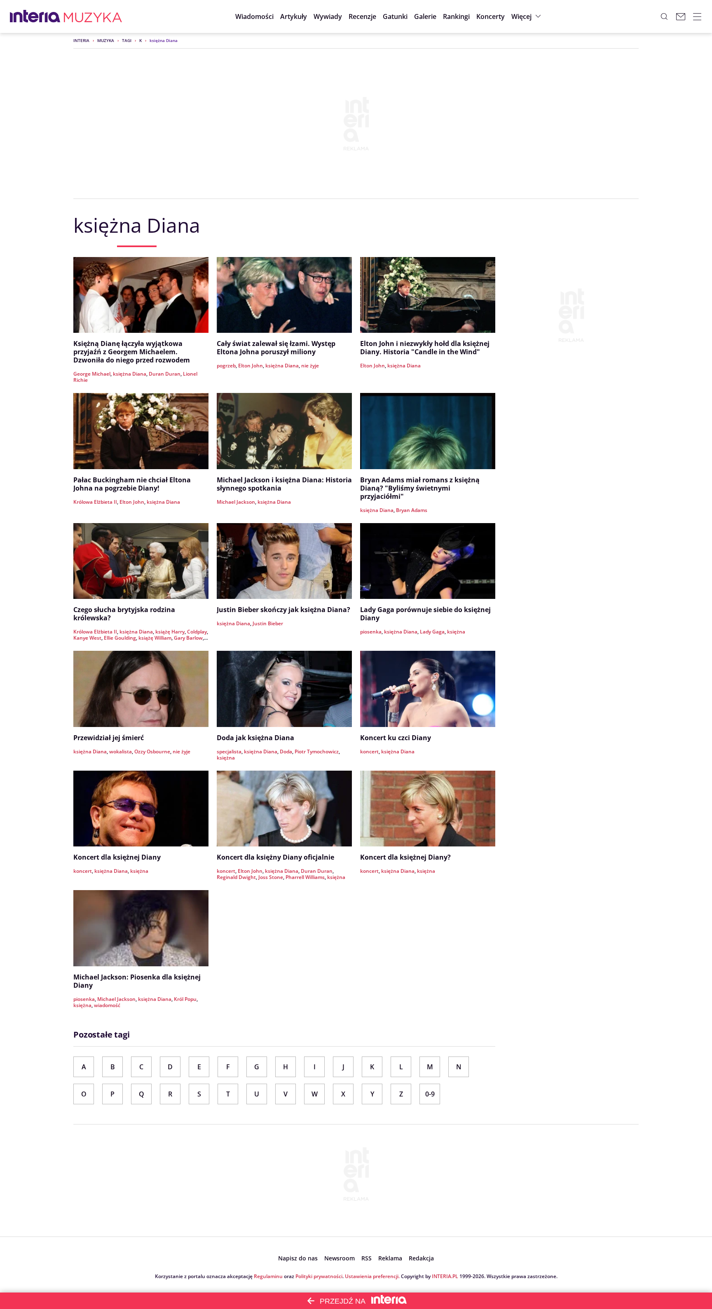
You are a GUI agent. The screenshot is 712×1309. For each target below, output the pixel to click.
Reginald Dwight (236, 877)
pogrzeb (226, 365)
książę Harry (170, 631)
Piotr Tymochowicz (317, 751)
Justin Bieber (268, 623)
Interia (81, 40)
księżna (456, 631)
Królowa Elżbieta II (95, 501)
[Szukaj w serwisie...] (664, 16)
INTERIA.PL (445, 1276)
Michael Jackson (236, 501)
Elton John (250, 365)
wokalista (120, 751)
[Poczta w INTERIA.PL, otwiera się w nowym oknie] (680, 16)
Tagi (126, 40)
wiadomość (107, 1005)
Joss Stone (270, 877)
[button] (395, 16)
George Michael (91, 373)
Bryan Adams (411, 510)
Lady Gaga (432, 631)
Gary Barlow (188, 637)
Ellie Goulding (120, 637)
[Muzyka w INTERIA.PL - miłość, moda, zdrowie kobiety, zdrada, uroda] (93, 16)
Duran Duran (164, 373)
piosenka (371, 631)
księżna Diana (129, 373)
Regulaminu (268, 1276)
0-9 (430, 1094)
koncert (369, 751)
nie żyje (310, 365)
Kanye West (87, 637)
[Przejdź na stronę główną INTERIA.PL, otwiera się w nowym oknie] (35, 16)
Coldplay (197, 631)
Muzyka (105, 40)
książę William (154, 637)
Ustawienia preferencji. (372, 1276)
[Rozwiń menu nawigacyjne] (697, 16)
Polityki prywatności (318, 1276)
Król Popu (185, 999)
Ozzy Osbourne (152, 751)
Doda (286, 751)
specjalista (229, 751)
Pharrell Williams (305, 877)
